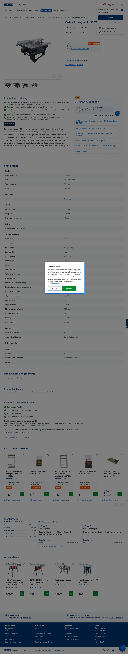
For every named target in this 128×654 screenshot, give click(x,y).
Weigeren (54, 288)
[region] (65, 278)
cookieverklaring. (55, 283)
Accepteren (69, 288)
